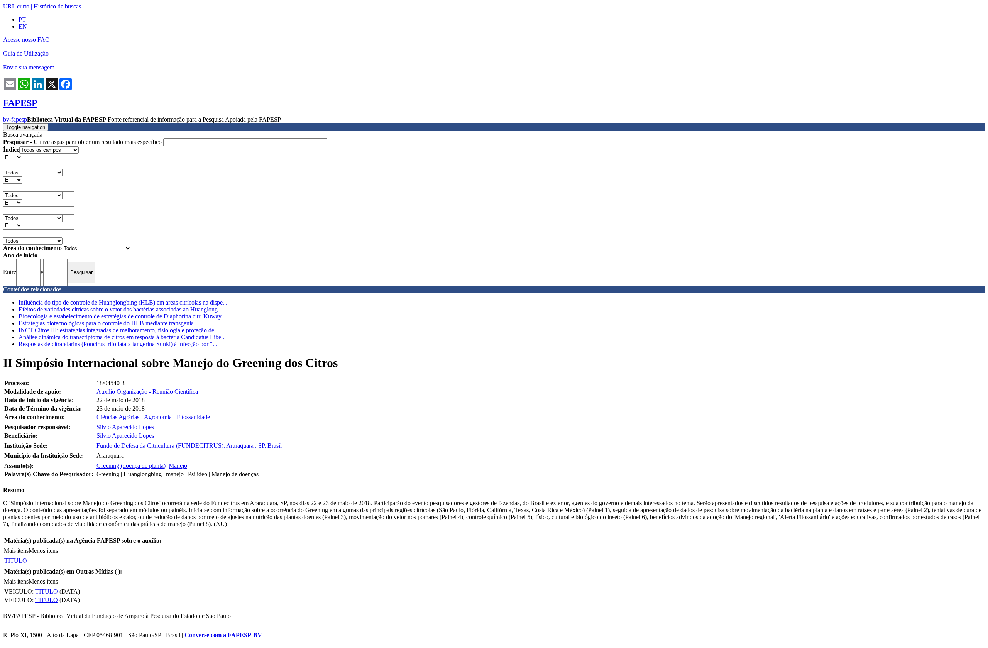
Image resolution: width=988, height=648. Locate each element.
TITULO (15, 560)
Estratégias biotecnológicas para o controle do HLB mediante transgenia (106, 323)
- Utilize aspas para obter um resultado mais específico (83, 142)
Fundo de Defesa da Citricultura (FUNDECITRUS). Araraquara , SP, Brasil (189, 445)
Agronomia (158, 417)
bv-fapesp (15, 119)
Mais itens (16, 550)
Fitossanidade (193, 417)
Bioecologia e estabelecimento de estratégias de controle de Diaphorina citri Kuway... (122, 316)
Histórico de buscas (57, 6)
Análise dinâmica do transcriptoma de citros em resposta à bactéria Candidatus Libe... (122, 337)
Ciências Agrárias (117, 417)
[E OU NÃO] (12, 157)
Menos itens (43, 550)
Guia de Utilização (26, 53)
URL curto (16, 6)
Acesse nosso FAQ (26, 39)
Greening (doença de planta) (131, 465)
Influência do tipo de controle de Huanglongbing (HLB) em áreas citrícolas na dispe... (123, 302)
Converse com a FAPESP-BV (223, 635)
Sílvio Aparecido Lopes (125, 427)
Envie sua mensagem (28, 67)
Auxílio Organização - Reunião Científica (147, 391)
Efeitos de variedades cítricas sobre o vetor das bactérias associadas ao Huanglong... (120, 309)
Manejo (178, 465)
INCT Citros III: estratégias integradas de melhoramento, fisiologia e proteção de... (119, 330)
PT (22, 19)
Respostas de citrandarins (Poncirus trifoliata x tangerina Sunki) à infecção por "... (118, 344)
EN (23, 26)
